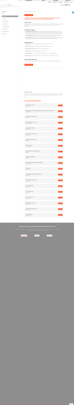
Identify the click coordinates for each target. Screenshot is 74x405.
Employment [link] (4, 16)
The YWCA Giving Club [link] (5, 26)
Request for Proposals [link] (5, 31)
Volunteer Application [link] (5, 21)
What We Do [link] (50, 2)
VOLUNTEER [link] (24, 239)
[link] (73, 13)
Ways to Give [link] (4, 33)
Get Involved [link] (60, 2)
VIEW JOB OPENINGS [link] (28, 15)
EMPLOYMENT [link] (55, 0)
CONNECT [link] (49, 239)
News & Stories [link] (66, 2)
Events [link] (71, 2)
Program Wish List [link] (5, 28)
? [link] (19, 0)
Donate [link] (3, 13)
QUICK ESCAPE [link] (67, 0)
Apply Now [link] (60, 109)
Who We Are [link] (55, 2)
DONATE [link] (43, 0)
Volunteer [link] (3, 19)
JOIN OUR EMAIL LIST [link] (29, 0)
